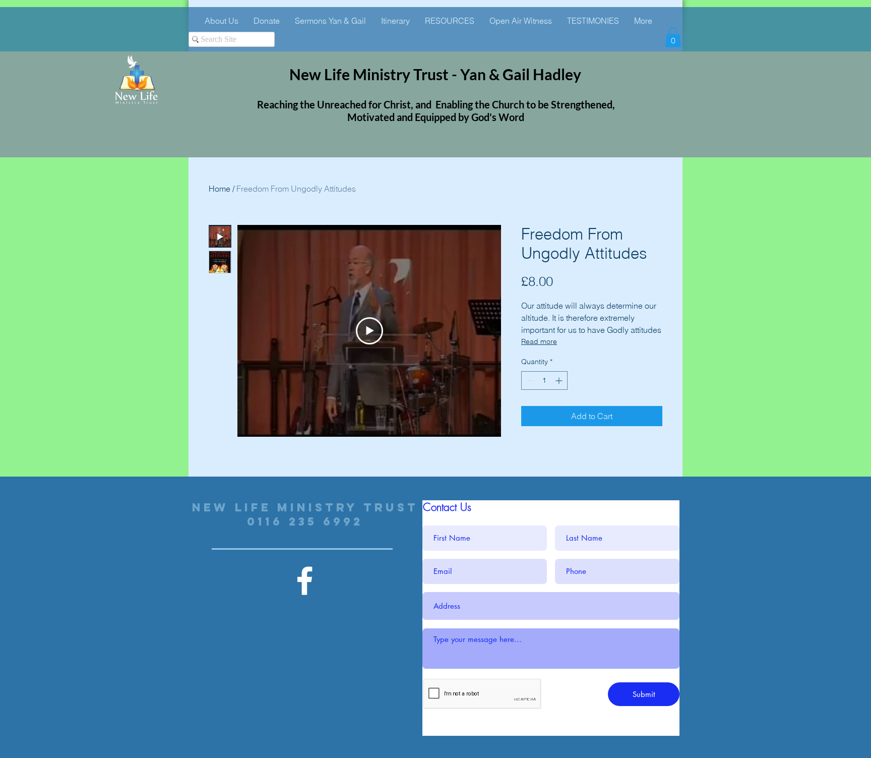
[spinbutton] (544, 380)
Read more (539, 341)
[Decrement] (529, 380)
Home (219, 189)
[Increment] (559, 380)
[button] (673, 37)
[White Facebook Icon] (305, 581)
